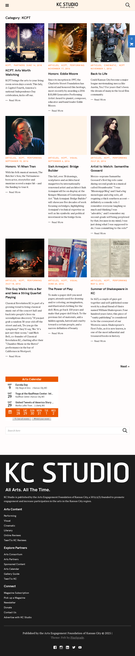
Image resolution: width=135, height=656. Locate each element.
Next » (125, 366)
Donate (8, 607)
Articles (53, 65)
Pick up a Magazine (14, 597)
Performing (77, 65)
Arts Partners (11, 559)
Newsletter (10, 602)
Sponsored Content (14, 564)
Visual (74, 158)
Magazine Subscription (16, 592)
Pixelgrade (77, 637)
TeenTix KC (10, 578)
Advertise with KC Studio (18, 617)
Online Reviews (12, 535)
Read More (14, 100)
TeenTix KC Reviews (15, 540)
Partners (19, 65)
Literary (8, 530)
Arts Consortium (13, 554)
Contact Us (10, 612)
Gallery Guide (11, 573)
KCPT (8, 65)
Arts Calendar (11, 568)
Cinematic (110, 65)
